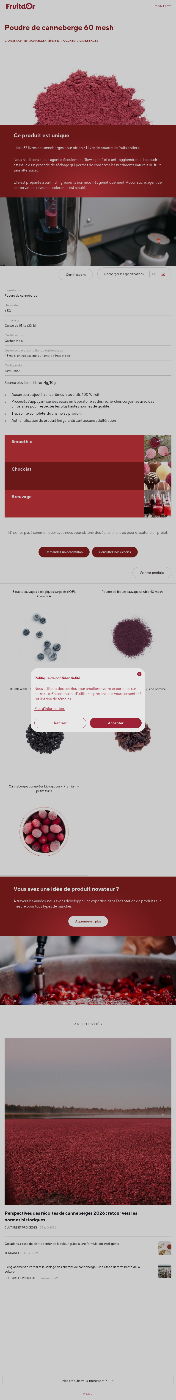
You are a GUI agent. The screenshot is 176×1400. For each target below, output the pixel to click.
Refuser (60, 723)
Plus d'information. (49, 708)
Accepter (116, 723)
